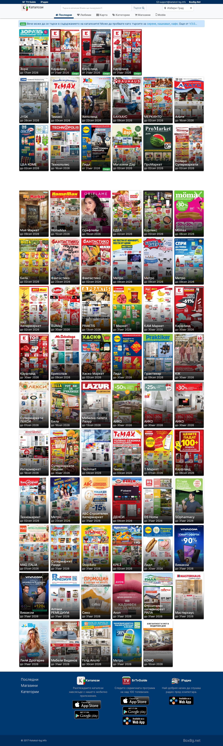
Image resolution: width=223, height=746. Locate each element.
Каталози (35, 7)
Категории (30, 692)
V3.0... (193, 23)
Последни (29, 679)
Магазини (29, 685)
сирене (151, 23)
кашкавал (164, 23)
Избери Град (175, 8)
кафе (174, 23)
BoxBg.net (191, 740)
